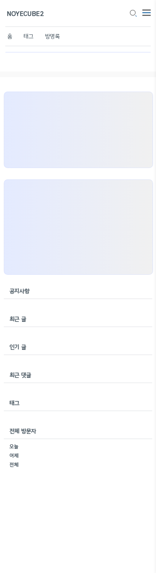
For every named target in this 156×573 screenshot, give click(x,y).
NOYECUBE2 (25, 14)
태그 (28, 36)
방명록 (52, 36)
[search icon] (133, 14)
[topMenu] (146, 12)
